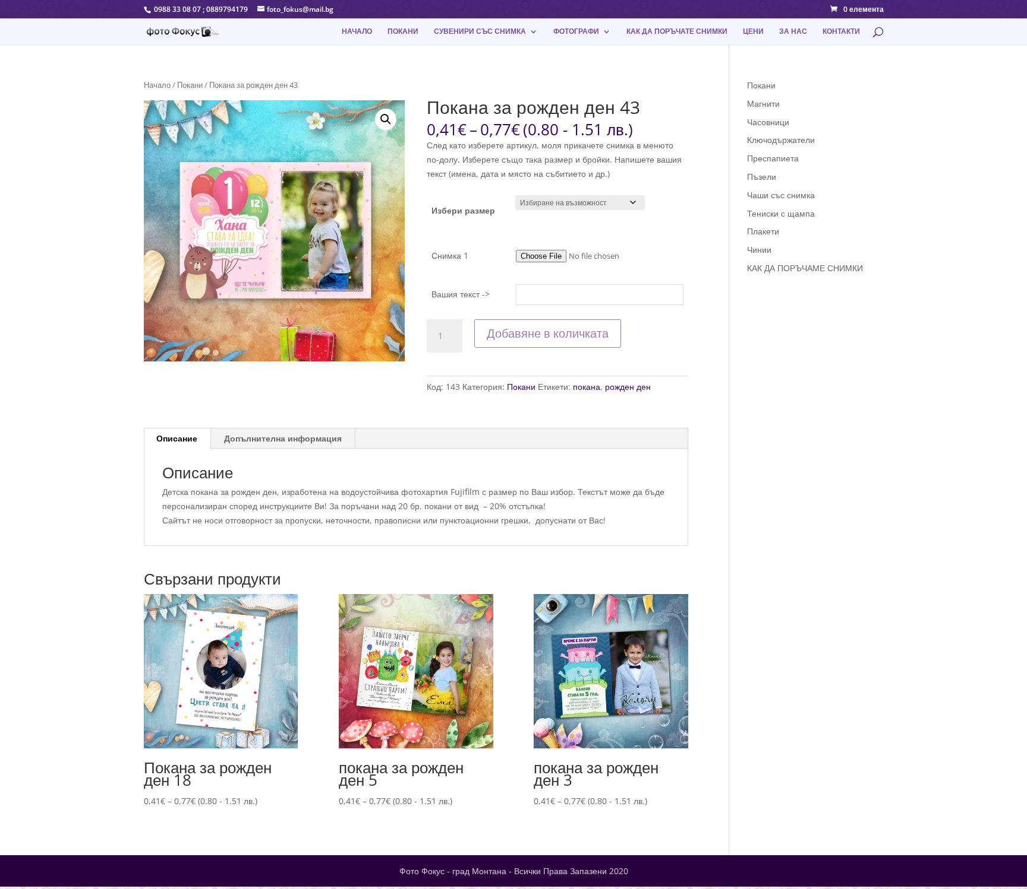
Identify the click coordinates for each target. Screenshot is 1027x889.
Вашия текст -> (460, 294)
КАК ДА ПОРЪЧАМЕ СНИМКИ (805, 268)
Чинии (759, 249)
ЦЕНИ (753, 31)
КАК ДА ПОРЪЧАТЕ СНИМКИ (676, 31)
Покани (190, 85)
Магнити (763, 103)
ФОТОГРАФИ (576, 31)
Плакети (763, 231)
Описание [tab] (176, 438)
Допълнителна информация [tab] (283, 438)
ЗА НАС (793, 31)
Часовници (768, 122)
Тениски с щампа (781, 213)
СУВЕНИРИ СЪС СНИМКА (480, 31)
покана (586, 386)
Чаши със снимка (781, 195)
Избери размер (463, 210)
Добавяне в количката (548, 333)
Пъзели (761, 176)
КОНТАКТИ (841, 31)
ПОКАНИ (403, 31)
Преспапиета (773, 158)
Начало (157, 85)
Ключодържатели (781, 139)
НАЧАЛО (357, 31)
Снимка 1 (449, 255)
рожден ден (628, 386)
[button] (385, 119)
